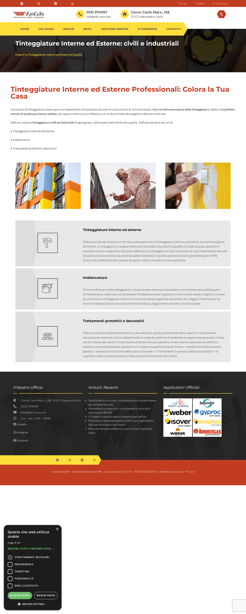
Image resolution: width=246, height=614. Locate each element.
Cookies (200, 3)
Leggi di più (14, 542)
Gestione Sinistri (114, 29)
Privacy (182, 3)
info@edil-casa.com (98, 16)
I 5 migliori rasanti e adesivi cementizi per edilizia (117, 416)
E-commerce (147, 29)
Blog (88, 29)
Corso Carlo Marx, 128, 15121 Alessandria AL (50, 400)
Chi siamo (46, 29)
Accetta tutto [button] (20, 595)
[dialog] (33, 567)
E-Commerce (221, 3)
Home (24, 29)
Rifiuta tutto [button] (46, 595)
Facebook (22, 440)
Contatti (173, 29)
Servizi (68, 29)
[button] (33, 549)
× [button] (57, 529)
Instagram (22, 432)
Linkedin (21, 424)
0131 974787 (29, 406)
